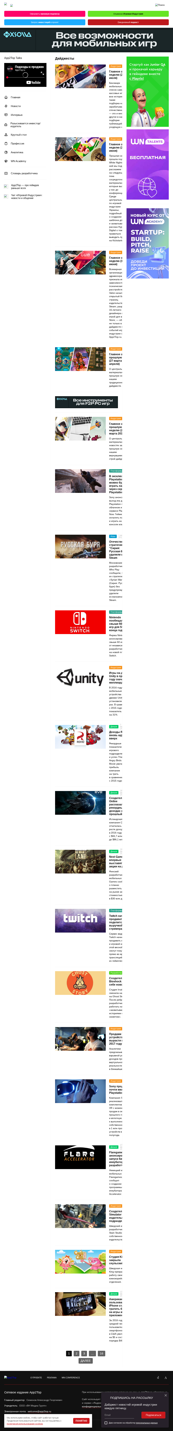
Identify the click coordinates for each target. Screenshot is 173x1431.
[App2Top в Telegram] (166, 1378)
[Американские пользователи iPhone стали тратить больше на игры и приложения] (80, 1304)
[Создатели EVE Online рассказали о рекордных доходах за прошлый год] (80, 803)
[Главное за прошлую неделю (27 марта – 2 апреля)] (80, 359)
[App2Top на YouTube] (150, 1378)
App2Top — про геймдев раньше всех (25, 186)
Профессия (17, 143)
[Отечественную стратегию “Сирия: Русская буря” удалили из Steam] (80, 546)
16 (101, 1353)
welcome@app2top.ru (39, 1411)
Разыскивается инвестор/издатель (25, 125)
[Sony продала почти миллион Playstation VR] (80, 1091)
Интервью (16, 114)
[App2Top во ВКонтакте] (158, 1378)
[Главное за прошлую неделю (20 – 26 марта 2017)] (80, 429)
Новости (16, 106)
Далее (86, 1360)
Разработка (116, 973)
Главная (15, 97)
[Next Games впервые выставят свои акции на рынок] (80, 861)
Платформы (116, 471)
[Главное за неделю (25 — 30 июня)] (80, 149)
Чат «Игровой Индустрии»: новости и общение (26, 196)
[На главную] (5, 5)
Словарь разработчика (24, 173)
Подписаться (153, 1415)
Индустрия (115, 66)
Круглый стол (19, 134)
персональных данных (147, 1423)
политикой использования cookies (25, 1424)
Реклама (52, 1377)
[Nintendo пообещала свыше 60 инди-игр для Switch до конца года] (80, 622)
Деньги (113, 726)
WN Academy (18, 161)
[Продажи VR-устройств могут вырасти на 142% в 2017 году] (80, 1039)
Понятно (81, 1420)
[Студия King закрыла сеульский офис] (80, 1262)
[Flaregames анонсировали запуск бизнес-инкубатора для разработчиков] (80, 1157)
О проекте (36, 1377)
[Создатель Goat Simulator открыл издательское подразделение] (80, 1216)
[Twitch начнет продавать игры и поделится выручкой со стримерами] (80, 921)
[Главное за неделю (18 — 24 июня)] (80, 262)
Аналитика (17, 152)
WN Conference (71, 1377)
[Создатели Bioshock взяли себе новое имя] (80, 983)
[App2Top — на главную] (13, 1378)
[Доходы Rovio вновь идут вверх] (80, 737)
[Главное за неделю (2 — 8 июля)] (80, 76)
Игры (112, 536)
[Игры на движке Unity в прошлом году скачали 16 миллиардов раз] (80, 678)
